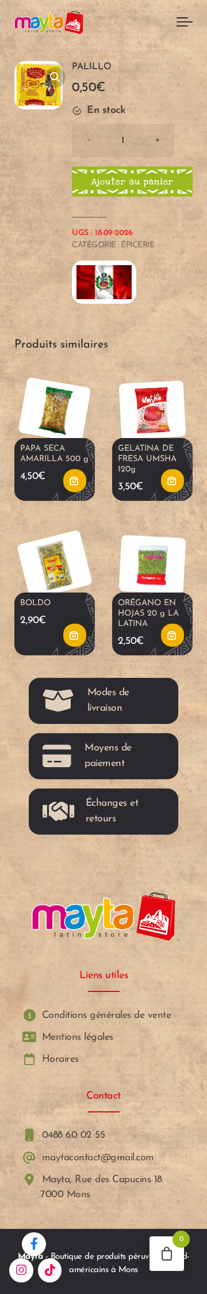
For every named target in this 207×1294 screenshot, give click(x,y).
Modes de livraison (108, 700)
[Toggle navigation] (185, 22)
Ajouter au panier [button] (74, 480)
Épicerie (137, 245)
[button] (55, 77)
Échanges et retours (112, 810)
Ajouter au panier (132, 181)
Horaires (59, 1059)
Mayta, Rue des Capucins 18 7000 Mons (100, 1187)
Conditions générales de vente (105, 1015)
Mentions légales (76, 1037)
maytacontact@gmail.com (96, 1158)
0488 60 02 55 (72, 1135)
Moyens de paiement (108, 755)
